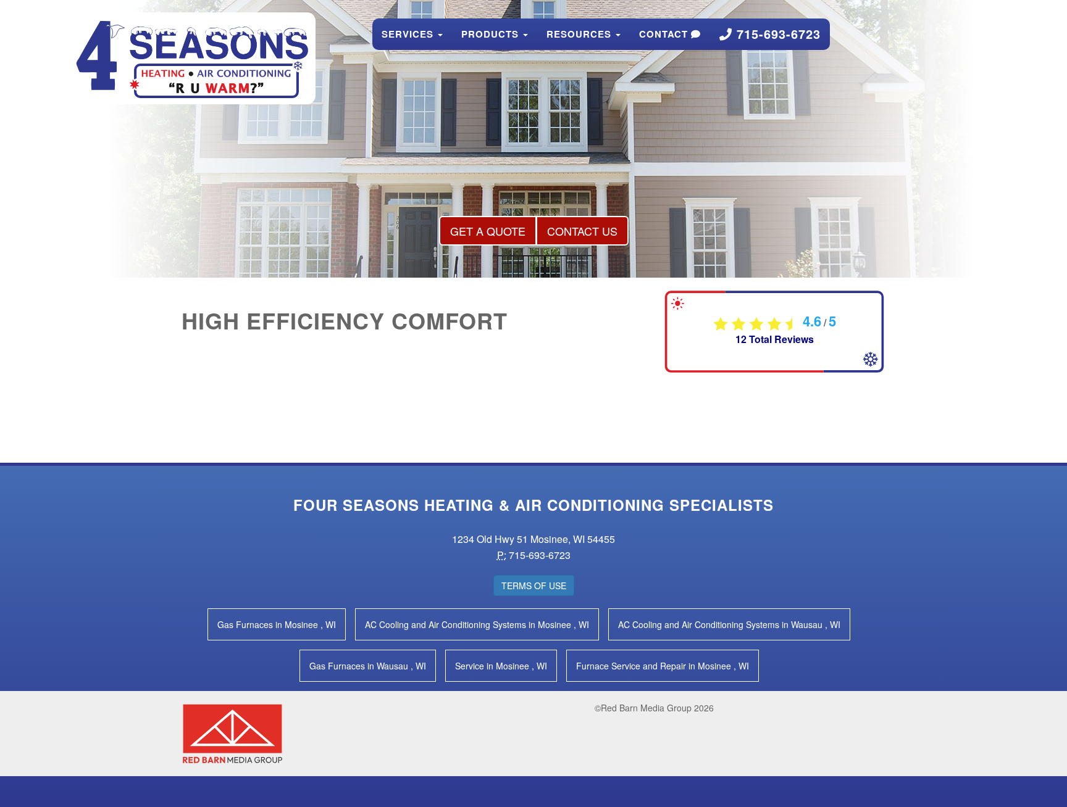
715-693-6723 (776, 34)
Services (409, 34)
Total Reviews (774, 339)
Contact (665, 34)
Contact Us (582, 231)
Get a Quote (487, 231)
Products (491, 34)
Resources (580, 34)
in (276, 624)
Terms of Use (533, 585)
